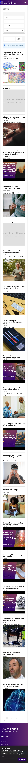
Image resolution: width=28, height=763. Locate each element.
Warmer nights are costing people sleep (12, 556)
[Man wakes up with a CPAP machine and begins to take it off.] (14, 473)
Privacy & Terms (5, 736)
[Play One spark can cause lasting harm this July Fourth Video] (14, 538)
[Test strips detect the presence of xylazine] (14, 339)
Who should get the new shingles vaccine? (11, 653)
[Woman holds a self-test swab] (14, 205)
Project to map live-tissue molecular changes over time (13, 53)
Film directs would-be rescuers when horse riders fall (13, 619)
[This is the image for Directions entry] (14, 101)
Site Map (3, 738)
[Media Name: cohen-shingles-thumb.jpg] (14, 668)
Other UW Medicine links (7, 735)
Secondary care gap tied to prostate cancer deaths (12, 389)
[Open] (22, 26)
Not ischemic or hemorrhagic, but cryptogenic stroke (13, 685)
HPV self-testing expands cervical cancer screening (12, 187)
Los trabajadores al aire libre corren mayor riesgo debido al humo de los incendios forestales (13, 153)
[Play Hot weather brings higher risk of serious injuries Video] (14, 439)
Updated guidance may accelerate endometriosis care (13, 490)
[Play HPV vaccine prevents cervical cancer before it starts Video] (14, 602)
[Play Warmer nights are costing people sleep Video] (14, 570)
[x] (24, 2)
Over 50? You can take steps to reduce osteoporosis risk (13, 251)
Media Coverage (8, 222)
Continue (22, 759)
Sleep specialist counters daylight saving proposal (11, 357)
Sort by (18, 38)
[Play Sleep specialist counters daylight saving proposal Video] (14, 371)
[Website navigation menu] (1, 2)
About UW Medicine (5, 743)
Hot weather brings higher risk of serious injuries (14, 424)
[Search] (26, 2)
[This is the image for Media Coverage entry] (14, 234)
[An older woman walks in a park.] (14, 270)
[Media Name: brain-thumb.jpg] (14, 700)
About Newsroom (5, 744)
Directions (6, 88)
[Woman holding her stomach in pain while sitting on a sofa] (14, 506)
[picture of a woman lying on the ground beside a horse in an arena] (14, 636)
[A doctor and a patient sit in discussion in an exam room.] (14, 407)
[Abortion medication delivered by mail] (14, 304)
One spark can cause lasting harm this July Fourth (13, 524)
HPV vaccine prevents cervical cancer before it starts (13, 587)
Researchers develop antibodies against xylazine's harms (13, 322)
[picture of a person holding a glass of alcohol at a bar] (14, 134)
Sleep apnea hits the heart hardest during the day (12, 456)
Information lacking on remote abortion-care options (14, 287)
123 (4, 720)
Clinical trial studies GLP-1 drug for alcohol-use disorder (14, 118)
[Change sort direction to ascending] (23, 39)
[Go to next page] (7, 720)
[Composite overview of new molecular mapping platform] (14, 72)
